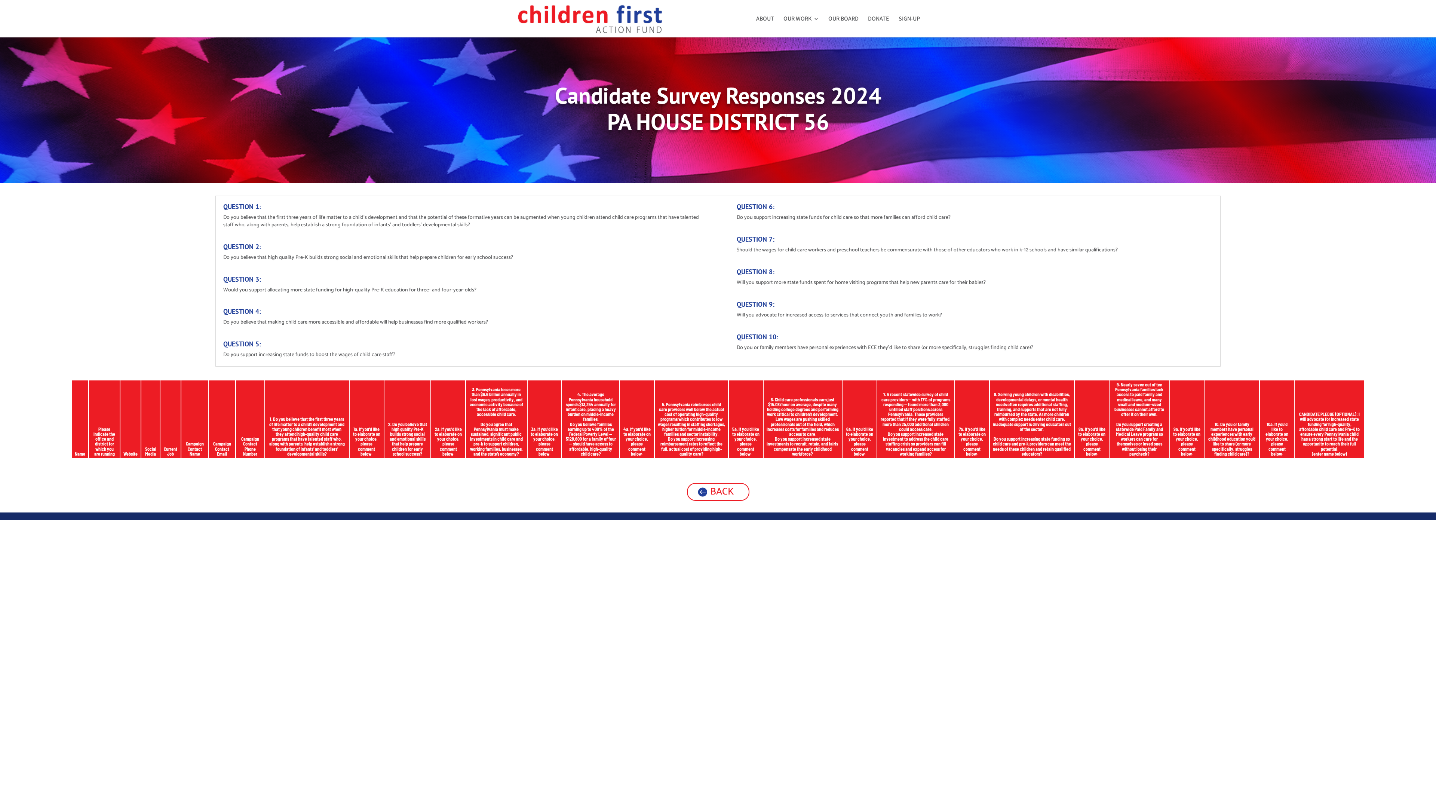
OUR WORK (797, 19)
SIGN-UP (909, 19)
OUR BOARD (843, 19)
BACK (722, 492)
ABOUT (765, 19)
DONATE (878, 19)
